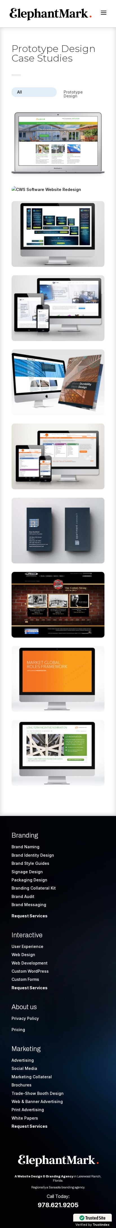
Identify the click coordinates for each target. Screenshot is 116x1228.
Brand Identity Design (33, 855)
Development (34, 963)
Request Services (30, 915)
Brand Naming (25, 846)
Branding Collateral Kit (34, 888)
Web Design (23, 954)
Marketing (26, 1048)
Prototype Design (73, 94)
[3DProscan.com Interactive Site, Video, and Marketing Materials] (58, 308)
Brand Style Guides (30, 863)
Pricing (18, 1029)
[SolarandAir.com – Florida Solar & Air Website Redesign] (58, 145)
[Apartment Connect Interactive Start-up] (58, 530)
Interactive (27, 935)
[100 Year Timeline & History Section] (58, 605)
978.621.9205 (58, 1205)
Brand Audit (23, 896)
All (19, 92)
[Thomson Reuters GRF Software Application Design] (58, 679)
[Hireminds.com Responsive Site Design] (58, 456)
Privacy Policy (25, 1018)
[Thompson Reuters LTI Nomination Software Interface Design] (58, 753)
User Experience (27, 946)
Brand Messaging (29, 904)
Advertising (23, 1060)
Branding (25, 835)
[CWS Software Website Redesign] (58, 189)
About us (24, 1007)
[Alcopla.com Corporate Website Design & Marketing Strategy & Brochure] (58, 382)
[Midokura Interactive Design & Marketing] (58, 234)
